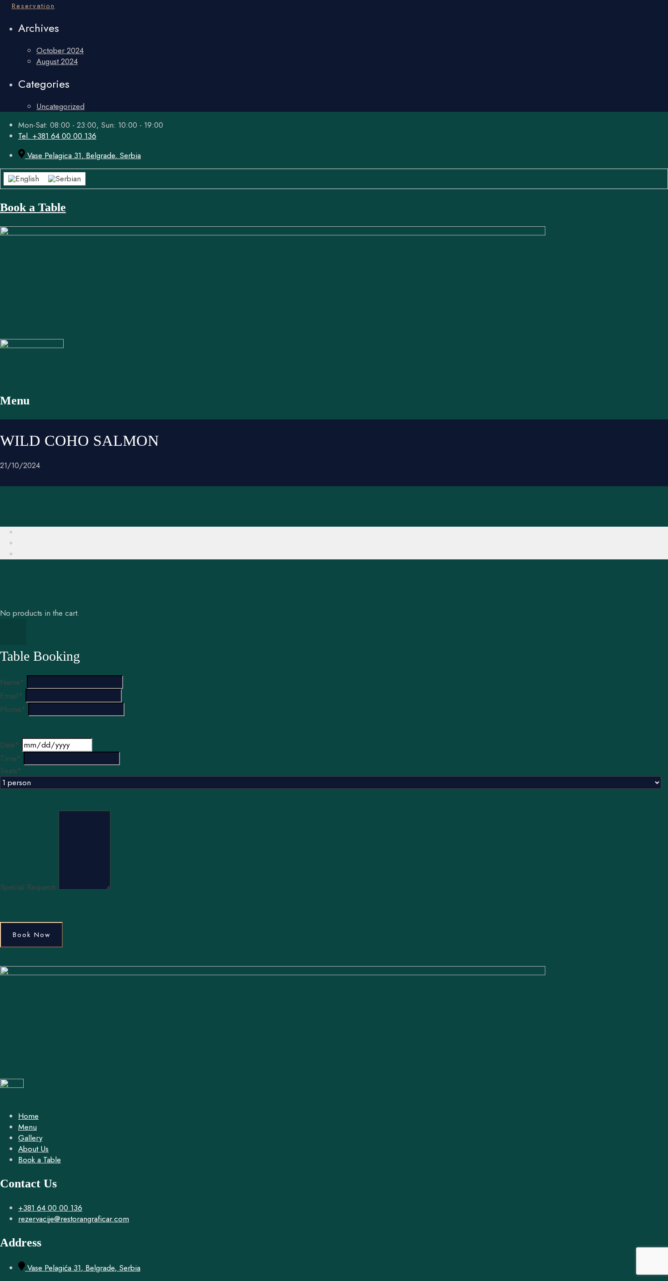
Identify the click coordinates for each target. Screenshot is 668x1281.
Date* (10, 744)
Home (28, 1116)
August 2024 (57, 61)
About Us (33, 1148)
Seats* (11, 770)
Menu (27, 1126)
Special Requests (28, 887)
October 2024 (60, 50)
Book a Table (33, 207)
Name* (12, 682)
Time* (10, 758)
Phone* (13, 709)
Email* (11, 695)
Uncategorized (60, 106)
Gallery (30, 1137)
